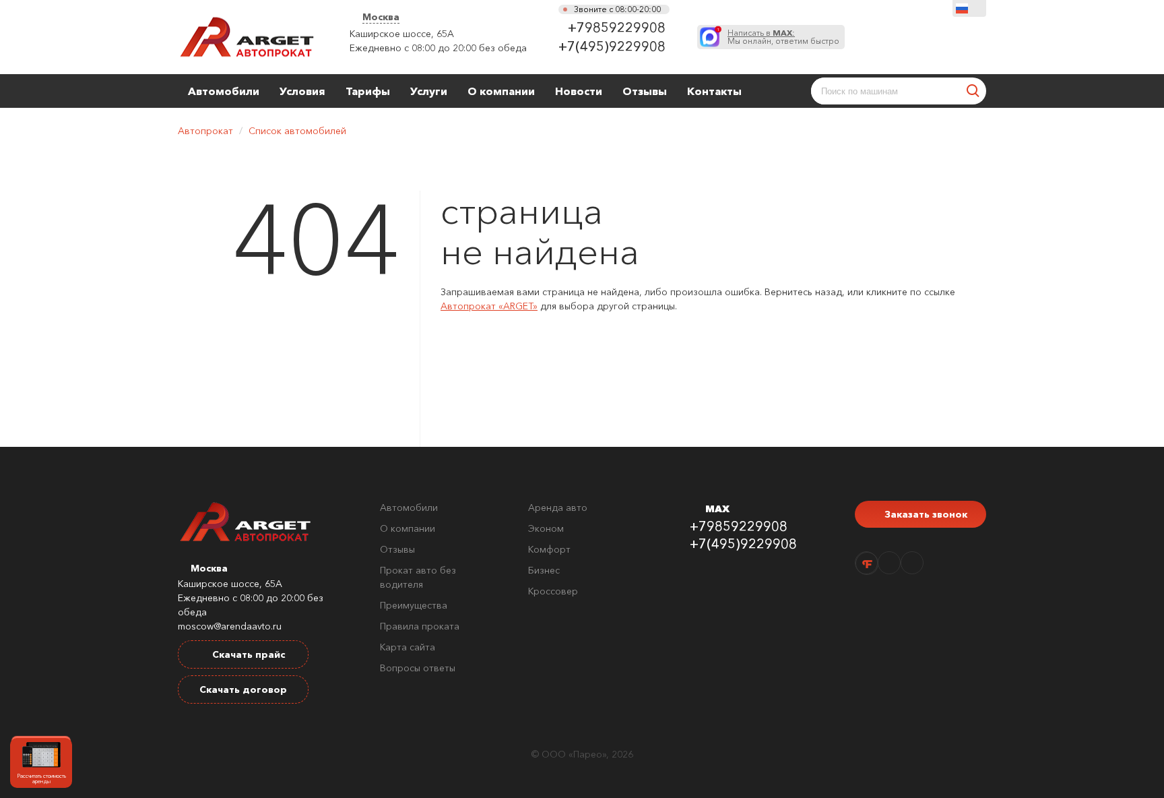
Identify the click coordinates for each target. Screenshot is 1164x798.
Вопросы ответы (417, 668)
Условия (302, 91)
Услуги (428, 91)
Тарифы (368, 91)
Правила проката (419, 626)
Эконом (546, 528)
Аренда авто (557, 507)
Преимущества (413, 605)
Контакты (714, 91)
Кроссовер (553, 591)
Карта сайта (407, 647)
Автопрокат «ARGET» (489, 306)
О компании (501, 91)
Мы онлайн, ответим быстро (783, 37)
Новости (578, 91)
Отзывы (644, 91)
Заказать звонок (924, 514)
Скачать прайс (247, 654)
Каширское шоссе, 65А (402, 34)
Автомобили (223, 91)
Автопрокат (205, 131)
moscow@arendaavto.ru (230, 626)
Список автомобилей (297, 131)
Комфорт (549, 549)
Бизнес (544, 570)
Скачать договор (243, 689)
